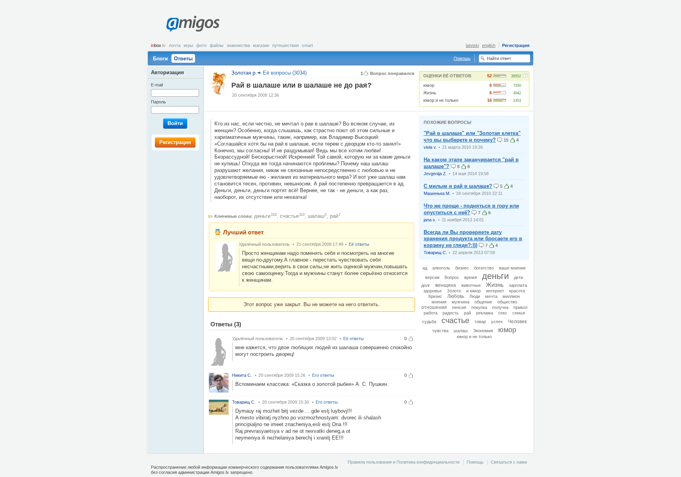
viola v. (430, 147)
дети (518, 277)
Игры (188, 45)
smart (307, 45)
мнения (439, 301)
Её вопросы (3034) (285, 73)
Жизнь (429, 92)
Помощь (462, 58)
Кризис (435, 296)
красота (517, 290)
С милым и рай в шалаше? (458, 186)
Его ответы (323, 375)
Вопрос (452, 277)
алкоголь (441, 268)
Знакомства (238, 45)
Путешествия (285, 45)
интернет (495, 290)
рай (334, 216)
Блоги (160, 59)
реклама (484, 313)
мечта (491, 296)
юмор (428, 85)
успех (497, 321)
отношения (434, 307)
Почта (174, 45)
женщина (445, 285)
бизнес (462, 268)
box (158, 45)
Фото (201, 45)
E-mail (157, 84)
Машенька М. (437, 193)
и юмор (473, 290)
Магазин (261, 45)
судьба (429, 321)
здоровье (432, 290)
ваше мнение (512, 268)
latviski (472, 45)
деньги (262, 216)
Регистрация (515, 45)
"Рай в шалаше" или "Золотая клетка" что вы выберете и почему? (472, 136)
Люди (474, 296)
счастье (289, 216)
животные (471, 285)
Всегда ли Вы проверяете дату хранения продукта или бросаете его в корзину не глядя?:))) (473, 239)
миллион (511, 296)
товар (480, 321)
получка (500, 307)
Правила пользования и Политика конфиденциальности (404, 462)
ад (424, 268)
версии (432, 277)
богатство (484, 268)
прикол (520, 307)
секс (502, 313)
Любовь (455, 296)
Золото (454, 290)
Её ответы (359, 244)
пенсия (459, 307)
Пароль (158, 101)
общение (483, 301)
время (470, 277)
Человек (517, 321)
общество (507, 301)
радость (451, 313)
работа (430, 313)
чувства (440, 330)
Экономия (483, 330)
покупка (479, 307)
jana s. (430, 219)
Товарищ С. (435, 252)
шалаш (316, 216)
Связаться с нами (509, 462)
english (488, 45)
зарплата (518, 285)
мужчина (460, 301)
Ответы (183, 59)
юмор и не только (440, 100)
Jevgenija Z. (435, 173)
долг (425, 285)
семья (518, 313)
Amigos (193, 24)
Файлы (216, 45)
